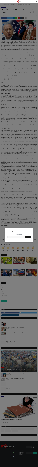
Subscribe (27, 236)
